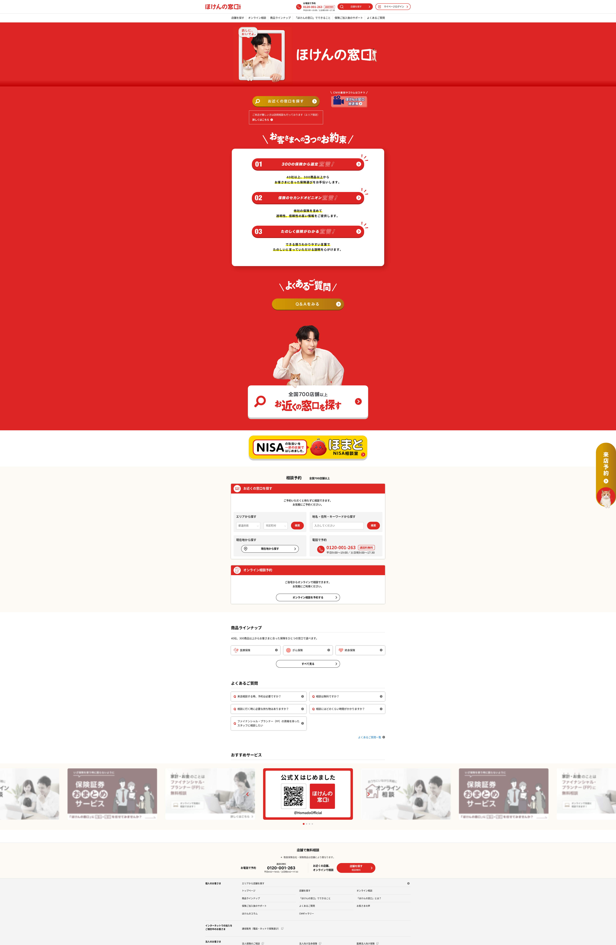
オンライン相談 (257, 17)
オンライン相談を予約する (308, 597)
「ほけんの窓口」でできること (313, 17)
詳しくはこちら (260, 119)
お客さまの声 (363, 905)
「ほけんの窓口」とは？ (369, 898)
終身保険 (350, 650)
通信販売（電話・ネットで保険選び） (261, 928)
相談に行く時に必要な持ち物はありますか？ (263, 709)
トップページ (248, 890)
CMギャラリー (306, 913)
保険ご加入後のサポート (349, 17)
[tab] (303, 824)
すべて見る (308, 663)
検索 (297, 525)
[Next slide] (368, 794)
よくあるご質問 (376, 17)
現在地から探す (270, 548)
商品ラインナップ (280, 17)
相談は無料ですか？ (327, 696)
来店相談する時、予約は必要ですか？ (259, 696)
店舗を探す (237, 17)
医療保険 (245, 650)
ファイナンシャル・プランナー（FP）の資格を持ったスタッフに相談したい (268, 723)
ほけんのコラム (250, 913)
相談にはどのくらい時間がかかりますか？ (340, 709)
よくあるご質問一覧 (369, 737)
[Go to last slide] (247, 794)
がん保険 (297, 650)
